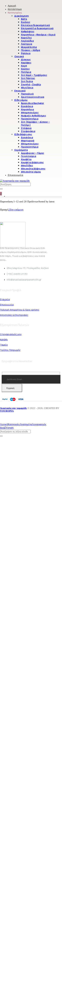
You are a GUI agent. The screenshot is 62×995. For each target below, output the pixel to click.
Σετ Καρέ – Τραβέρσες (34, 75)
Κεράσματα (21, 149)
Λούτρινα (26, 43)
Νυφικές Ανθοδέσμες (33, 115)
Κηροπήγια (27, 109)
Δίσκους (26, 59)
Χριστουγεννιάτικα (32, 96)
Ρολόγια (25, 53)
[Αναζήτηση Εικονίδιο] (1, 188)
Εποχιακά (19, 90)
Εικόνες (25, 22)
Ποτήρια (26, 72)
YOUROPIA (7, 411)
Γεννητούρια (28, 156)
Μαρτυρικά (27, 140)
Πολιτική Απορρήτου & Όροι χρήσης (19, 309)
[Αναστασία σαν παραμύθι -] (15, 180)
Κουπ (24, 65)
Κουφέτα (26, 159)
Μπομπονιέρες (30, 112)
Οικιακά (19, 56)
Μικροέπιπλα (29, 47)
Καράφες (26, 62)
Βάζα (24, 19)
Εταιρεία (5, 299)
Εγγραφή (10, 388)
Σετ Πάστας (28, 78)
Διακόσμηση (21, 15)
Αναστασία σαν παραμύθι (13, 408)
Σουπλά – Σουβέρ (31, 84)
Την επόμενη (16, 209)
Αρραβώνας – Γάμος (32, 153)
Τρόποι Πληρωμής (10, 350)
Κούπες (25, 68)
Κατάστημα (15, 9)
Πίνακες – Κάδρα (30, 50)
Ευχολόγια (27, 106)
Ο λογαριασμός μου (10, 334)
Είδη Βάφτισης (23, 134)
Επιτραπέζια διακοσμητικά (37, 28)
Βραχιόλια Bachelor (32, 103)
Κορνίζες (26, 37)
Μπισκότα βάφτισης (33, 168)
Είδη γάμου (20, 100)
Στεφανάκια (28, 131)
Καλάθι (4, 339)
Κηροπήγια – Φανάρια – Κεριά (38, 34)
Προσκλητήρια (29, 118)
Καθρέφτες (27, 31)
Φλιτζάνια (27, 87)
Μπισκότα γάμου (31, 171)
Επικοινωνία (15, 175)
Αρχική (12, 5)
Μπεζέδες (27, 165)
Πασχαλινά (27, 93)
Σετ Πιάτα (27, 81)
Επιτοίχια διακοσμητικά (35, 25)
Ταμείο (4, 344)
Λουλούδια (27, 40)
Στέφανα (26, 128)
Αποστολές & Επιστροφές (14, 315)
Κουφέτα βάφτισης (32, 162)
